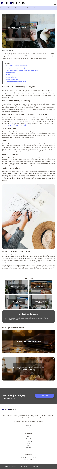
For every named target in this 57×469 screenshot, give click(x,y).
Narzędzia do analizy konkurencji (15, 68)
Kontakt (28, 427)
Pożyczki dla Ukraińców (28, 457)
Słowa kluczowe (11, 72)
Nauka (28, 443)
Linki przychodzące (11, 77)
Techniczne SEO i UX (12, 79)
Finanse (28, 439)
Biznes (28, 436)
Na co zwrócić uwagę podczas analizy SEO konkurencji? (22, 70)
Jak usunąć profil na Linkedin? (16, 301)
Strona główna (3, 7)
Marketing (10, 7)
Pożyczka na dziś (28, 459)
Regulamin (35, 466)
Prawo (28, 447)
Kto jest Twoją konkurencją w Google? (17, 65)
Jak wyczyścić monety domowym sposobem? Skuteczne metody (28, 369)
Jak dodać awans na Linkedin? (40, 301)
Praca (28, 445)
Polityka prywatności (10, 466)
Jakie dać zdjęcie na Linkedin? (16, 287)
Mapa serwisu (24, 466)
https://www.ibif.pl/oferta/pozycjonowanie (19, 125)
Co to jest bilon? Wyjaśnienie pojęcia (28, 341)
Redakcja (28, 425)
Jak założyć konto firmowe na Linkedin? (40, 287)
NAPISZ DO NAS (44, 395)
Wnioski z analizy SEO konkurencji (16, 81)
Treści (8, 74)
